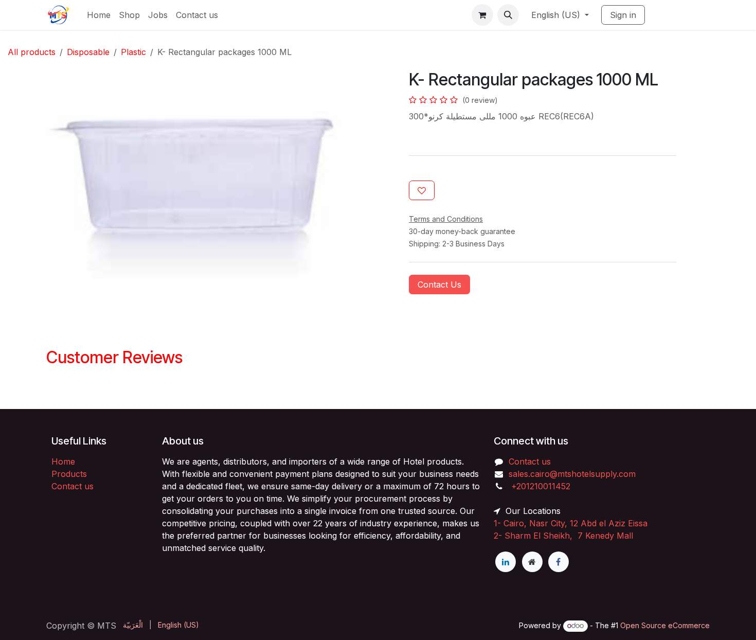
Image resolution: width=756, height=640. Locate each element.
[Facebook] (558, 562)
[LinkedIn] (505, 562)
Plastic (133, 52)
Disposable (88, 52)
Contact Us (439, 284)
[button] (508, 15)
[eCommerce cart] (482, 15)
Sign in (623, 15)
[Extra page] (532, 562)
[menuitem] (99, 15)
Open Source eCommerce (665, 625)
